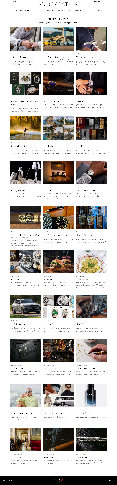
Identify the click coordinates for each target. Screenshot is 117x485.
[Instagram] (14, 1)
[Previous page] (54, 473)
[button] (16, 1)
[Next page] (63, 473)
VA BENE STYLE (58, 4)
